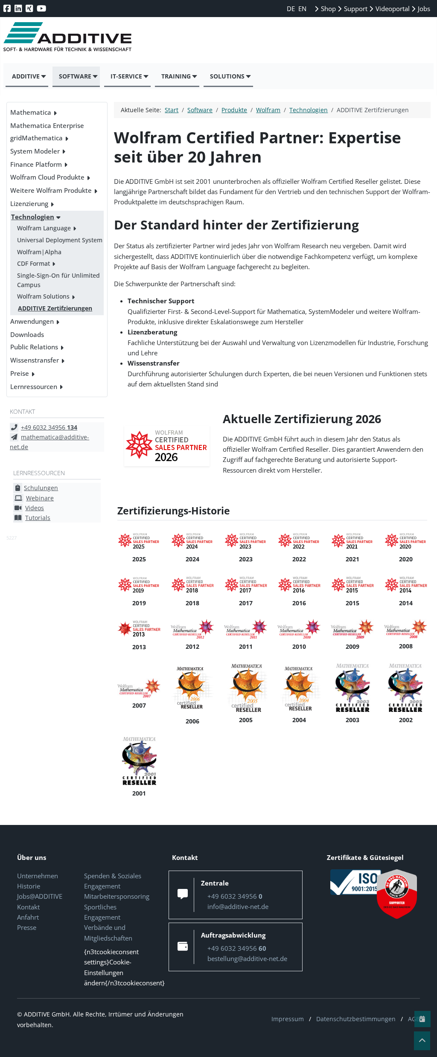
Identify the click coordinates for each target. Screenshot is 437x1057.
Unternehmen (37, 875)
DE (292, 8)
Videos (34, 508)
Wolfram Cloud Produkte (47, 177)
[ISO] (356, 881)
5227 (11, 537)
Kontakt (28, 907)
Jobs (423, 8)
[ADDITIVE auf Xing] (30, 8)
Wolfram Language (44, 228)
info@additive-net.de (237, 906)
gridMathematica (36, 138)
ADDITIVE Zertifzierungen (55, 308)
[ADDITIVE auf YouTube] (42, 8)
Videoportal (392, 8)
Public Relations (34, 347)
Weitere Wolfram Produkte (51, 190)
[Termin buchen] (422, 1019)
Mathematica (30, 112)
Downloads (27, 334)
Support (354, 8)
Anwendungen (32, 321)
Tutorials (37, 518)
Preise (19, 373)
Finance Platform (36, 164)
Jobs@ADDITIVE (39, 896)
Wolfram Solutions (43, 296)
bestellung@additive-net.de (247, 958)
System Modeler (35, 151)
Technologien (32, 216)
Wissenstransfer (34, 360)
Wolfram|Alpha (39, 252)
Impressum (287, 1019)
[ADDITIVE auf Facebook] (7, 8)
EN (302, 8)
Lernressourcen (33, 386)
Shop (327, 8)
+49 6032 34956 (49, 427)
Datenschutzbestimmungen (356, 1019)
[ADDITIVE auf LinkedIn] (19, 8)
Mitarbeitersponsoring (116, 896)
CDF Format (33, 263)
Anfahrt (28, 917)
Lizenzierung (29, 203)
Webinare (40, 498)
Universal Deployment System (59, 240)
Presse (26, 927)
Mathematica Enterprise (47, 125)
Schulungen (41, 488)
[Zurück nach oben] (422, 1040)
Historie (28, 886)
